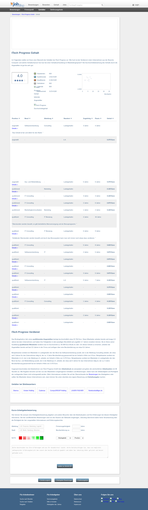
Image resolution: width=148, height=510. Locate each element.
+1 (33, 438)
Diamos (16, 390)
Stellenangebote (56, 10)
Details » (15, 128)
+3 (41, 438)
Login (137, 5)
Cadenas (42, 390)
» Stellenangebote (82, 480)
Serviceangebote (52, 499)
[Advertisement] (64, 34)
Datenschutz (78, 499)
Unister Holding (29, 390)
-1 (29, 438)
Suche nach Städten (26, 502)
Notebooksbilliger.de (95, 390)
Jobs (64, 5)
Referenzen (77, 502)
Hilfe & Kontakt (51, 502)
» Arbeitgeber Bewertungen (63, 480)
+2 (37, 438)
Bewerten (46, 5)
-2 (24, 438)
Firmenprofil (29, 10)
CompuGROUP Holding (58, 390)
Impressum (77, 504)
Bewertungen (33, 5)
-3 (20, 438)
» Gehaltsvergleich (45, 480)
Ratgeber (22, 504)
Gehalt (56, 5)
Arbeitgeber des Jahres (54, 504)
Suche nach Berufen (26, 499)
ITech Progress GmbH (28, 14)
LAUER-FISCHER (77, 390)
